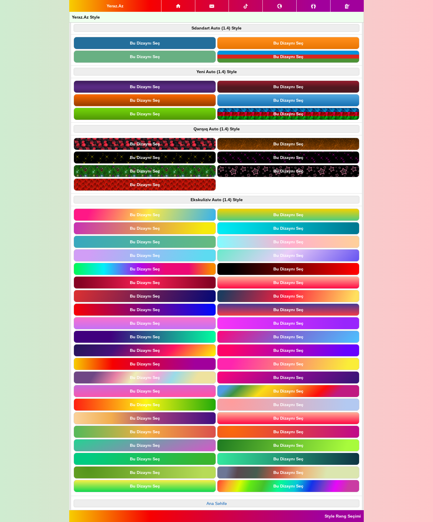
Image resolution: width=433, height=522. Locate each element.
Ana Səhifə (216, 503)
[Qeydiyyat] (347, 6)
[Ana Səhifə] (178, 6)
